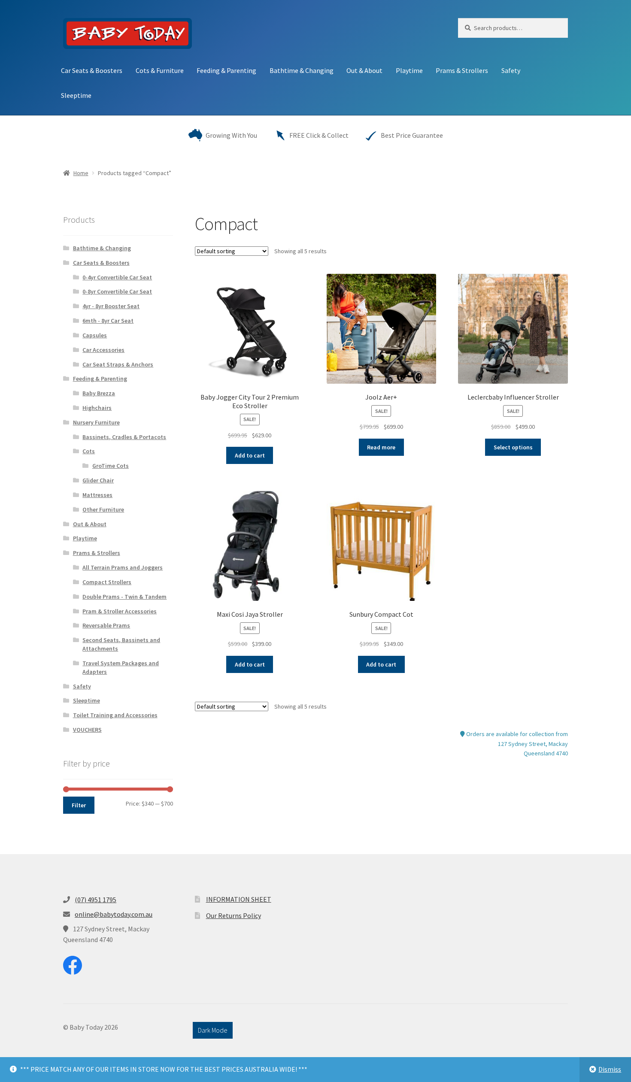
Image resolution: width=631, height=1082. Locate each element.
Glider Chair (98, 480)
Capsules (94, 335)
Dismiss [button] (609, 1069)
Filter (79, 805)
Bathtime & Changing (302, 70)
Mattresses (97, 495)
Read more (381, 447)
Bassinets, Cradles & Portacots (124, 437)
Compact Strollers (106, 582)
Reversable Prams (106, 625)
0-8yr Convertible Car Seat (117, 291)
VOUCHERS (87, 729)
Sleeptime (76, 95)
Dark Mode (213, 1030)
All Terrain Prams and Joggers (122, 567)
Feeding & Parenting (226, 70)
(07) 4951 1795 (95, 899)
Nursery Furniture (96, 422)
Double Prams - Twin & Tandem (124, 596)
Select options (513, 447)
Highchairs (97, 408)
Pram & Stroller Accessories (119, 611)
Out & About (364, 70)
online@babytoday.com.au (113, 914)
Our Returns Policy (233, 915)
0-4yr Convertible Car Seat (117, 277)
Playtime (409, 70)
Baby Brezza (98, 393)
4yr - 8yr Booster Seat (111, 306)
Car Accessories (103, 350)
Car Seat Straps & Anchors (117, 364)
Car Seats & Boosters (91, 70)
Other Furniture (103, 509)
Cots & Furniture (160, 70)
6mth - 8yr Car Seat (107, 320)
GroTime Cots (110, 466)
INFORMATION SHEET (238, 899)
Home (80, 173)
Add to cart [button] (250, 455)
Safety (510, 70)
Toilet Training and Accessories (115, 715)
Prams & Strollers (462, 70)
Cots (88, 451)
